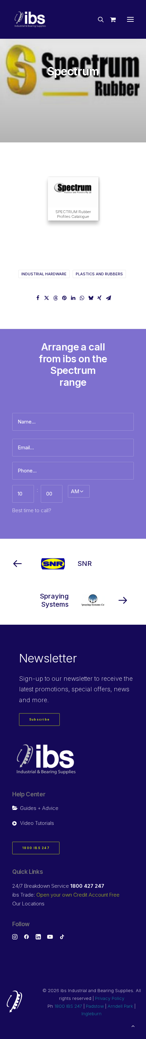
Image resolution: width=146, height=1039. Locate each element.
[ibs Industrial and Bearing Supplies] (30, 19)
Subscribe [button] (39, 720)
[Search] (98, 19)
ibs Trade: (66, 894)
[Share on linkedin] (73, 298)
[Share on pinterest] (64, 298)
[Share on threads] (55, 298)
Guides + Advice (39, 808)
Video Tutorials (37, 823)
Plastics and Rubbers (99, 274)
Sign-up (31, 678)
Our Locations (28, 903)
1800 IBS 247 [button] (36, 848)
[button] (130, 19)
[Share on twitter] (46, 298)
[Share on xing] (99, 298)
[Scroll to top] (133, 1025)
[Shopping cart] (110, 19)
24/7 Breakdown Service (58, 886)
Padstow (95, 1006)
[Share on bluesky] (91, 298)
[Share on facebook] (38, 298)
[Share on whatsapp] (82, 298)
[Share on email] (108, 298)
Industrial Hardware (44, 274)
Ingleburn (91, 1013)
